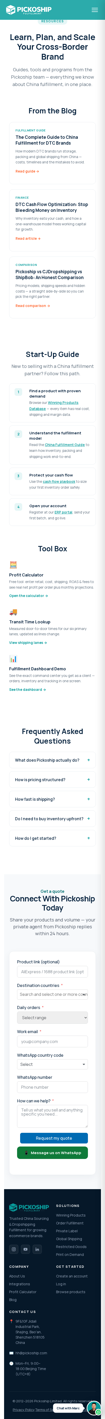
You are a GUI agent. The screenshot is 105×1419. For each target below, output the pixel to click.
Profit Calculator (22, 1291)
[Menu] (95, 9)
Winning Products (71, 1215)
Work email (27, 1031)
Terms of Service (48, 1409)
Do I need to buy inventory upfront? (49, 819)
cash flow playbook (59, 481)
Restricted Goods (71, 1246)
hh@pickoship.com (31, 1352)
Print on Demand (70, 1254)
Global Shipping (69, 1238)
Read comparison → (33, 305)
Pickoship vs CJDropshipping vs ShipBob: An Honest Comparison (50, 275)
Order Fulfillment (70, 1223)
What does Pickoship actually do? (47, 760)
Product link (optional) (38, 962)
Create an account (72, 1276)
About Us (17, 1276)
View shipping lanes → (28, 642)
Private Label (67, 1230)
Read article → (28, 238)
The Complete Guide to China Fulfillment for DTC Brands (47, 140)
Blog (13, 1299)
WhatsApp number (34, 1077)
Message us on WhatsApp (52, 1152)
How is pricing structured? (40, 779)
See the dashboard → (27, 689)
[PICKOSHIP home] (28, 10)
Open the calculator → (28, 595)
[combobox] (52, 994)
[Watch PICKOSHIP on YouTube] (25, 1249)
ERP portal (63, 512)
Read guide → (27, 171)
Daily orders (28, 1007)
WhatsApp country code (40, 1055)
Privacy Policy (24, 1409)
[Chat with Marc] (94, 1408)
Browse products (70, 1291)
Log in (61, 1283)
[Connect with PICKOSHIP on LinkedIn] (37, 1249)
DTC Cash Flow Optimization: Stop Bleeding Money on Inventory (52, 207)
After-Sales (71, 1409)
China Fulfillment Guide (65, 444)
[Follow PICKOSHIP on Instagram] (13, 1249)
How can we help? (33, 1101)
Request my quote (54, 1138)
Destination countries (38, 985)
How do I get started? (35, 838)
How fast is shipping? (35, 799)
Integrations (19, 1283)
